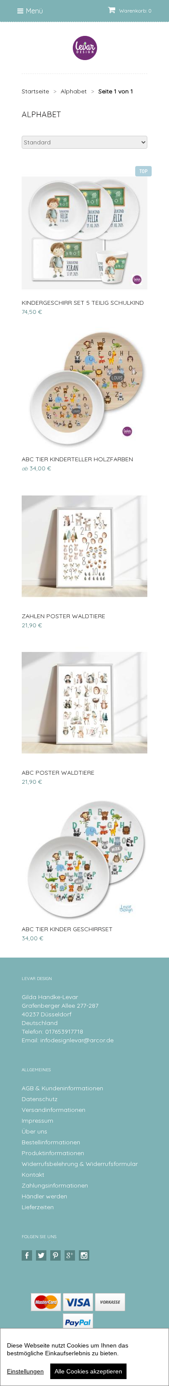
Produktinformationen (53, 1153)
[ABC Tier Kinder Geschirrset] (84, 859)
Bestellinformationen (51, 1142)
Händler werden (44, 1196)
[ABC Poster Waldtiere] (84, 703)
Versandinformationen (53, 1110)
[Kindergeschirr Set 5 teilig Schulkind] (84, 233)
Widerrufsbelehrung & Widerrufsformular (80, 1164)
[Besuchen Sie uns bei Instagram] (85, 1256)
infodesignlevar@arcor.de (77, 1040)
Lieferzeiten (38, 1207)
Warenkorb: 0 (135, 10)
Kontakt (33, 1174)
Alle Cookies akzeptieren (88, 1371)
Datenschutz (40, 1099)
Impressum (37, 1120)
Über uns (34, 1131)
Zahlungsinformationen (55, 1185)
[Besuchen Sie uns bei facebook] (28, 1256)
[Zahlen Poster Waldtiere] (84, 546)
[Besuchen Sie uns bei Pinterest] (56, 1256)
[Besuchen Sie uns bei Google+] (71, 1256)
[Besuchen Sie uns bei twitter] (42, 1256)
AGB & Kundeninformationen (62, 1088)
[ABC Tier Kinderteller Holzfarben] (84, 389)
